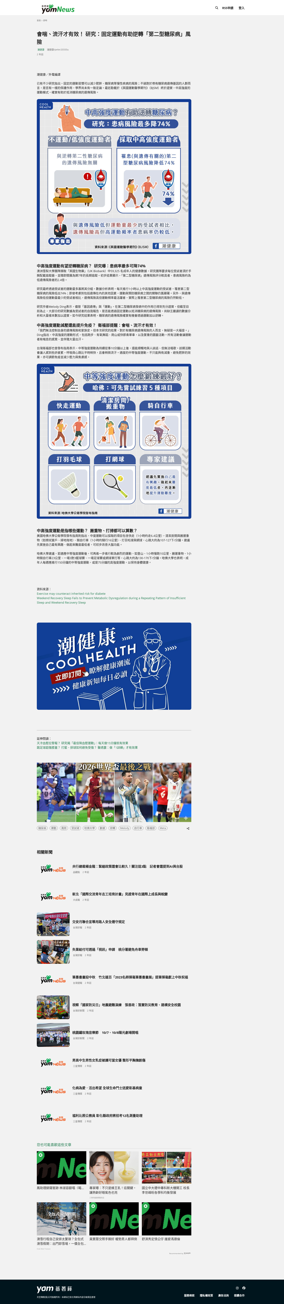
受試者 (75, 828)
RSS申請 (227, 8)
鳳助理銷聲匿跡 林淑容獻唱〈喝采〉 (61, 1188)
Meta (163, 828)
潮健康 (40, 49)
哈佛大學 (89, 828)
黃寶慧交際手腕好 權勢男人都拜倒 (113, 1239)
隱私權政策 (206, 1295)
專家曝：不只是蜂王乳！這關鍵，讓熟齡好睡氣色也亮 (112, 1190)
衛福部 (151, 828)
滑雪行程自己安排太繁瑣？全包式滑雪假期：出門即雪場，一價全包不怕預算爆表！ (60, 1241)
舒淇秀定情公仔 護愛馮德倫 (161, 1239)
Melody (124, 828)
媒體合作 (239, 1295)
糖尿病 (42, 828)
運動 (53, 828)
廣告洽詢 (223, 1295)
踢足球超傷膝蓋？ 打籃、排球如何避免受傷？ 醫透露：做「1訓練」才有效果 (87, 747)
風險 (64, 828)
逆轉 (112, 828)
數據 (102, 828)
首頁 (39, 20)
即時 (45, 20)
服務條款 (189, 1295)
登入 (242, 8)
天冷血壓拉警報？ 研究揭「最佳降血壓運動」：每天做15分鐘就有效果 (82, 743)
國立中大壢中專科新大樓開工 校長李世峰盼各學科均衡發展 (165, 1190)
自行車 (138, 828)
